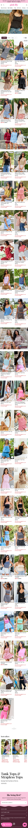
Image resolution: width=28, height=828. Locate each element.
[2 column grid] (26, 38)
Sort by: (8, 37)
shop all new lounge (22, 147)
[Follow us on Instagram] (14, 824)
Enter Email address (7, 802)
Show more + (4, 783)
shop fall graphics (22, 347)
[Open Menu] (1, 5)
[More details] (12, 58)
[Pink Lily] (14, 5)
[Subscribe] (25, 802)
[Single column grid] (24, 38)
